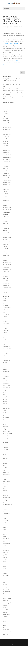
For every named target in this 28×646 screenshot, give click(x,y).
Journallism (6, 458)
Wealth (4, 607)
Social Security (6, 550)
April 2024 (5, 171)
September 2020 (7, 269)
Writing (4, 619)
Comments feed (7, 632)
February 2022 (6, 230)
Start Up (5, 557)
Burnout (5, 328)
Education (5, 380)
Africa (4, 300)
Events (4, 394)
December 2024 (7, 155)
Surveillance (6, 564)
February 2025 (6, 150)
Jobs (4, 456)
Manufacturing (6, 477)
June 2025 (5, 141)
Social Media (6, 548)
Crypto (4, 355)
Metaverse (5, 486)
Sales (4, 532)
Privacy (4, 506)
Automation (6, 319)
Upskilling (5, 600)
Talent (4, 566)
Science (5, 534)
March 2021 (6, 255)
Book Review (6, 323)
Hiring (4, 429)
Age (4, 303)
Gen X (4, 410)
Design (4, 364)
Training (5, 584)
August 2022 (6, 216)
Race (4, 511)
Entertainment (6, 385)
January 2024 (6, 177)
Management (18, 26)
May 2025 (5, 143)
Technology (6, 575)
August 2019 (6, 290)
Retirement (5, 520)
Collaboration (6, 346)
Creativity (5, 353)
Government (6, 419)
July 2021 (5, 246)
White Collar (6, 610)
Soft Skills (5, 552)
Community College (8, 348)
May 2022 (5, 223)
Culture (5, 358)
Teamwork (5, 573)
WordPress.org (6, 634)
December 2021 (7, 235)
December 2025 (7, 127)
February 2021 (6, 258)
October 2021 (6, 239)
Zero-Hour (5, 621)
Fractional (5, 406)
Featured (12, 26)
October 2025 (6, 132)
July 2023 (5, 191)
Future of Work (6, 408)
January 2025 (6, 152)
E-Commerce (6, 376)
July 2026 (5, 111)
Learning (5, 463)
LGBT (4, 470)
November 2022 (7, 210)
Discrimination (6, 371)
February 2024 (6, 175)
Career (4, 337)
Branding (5, 326)
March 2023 (6, 200)
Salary (4, 529)
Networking (6, 495)
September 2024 (7, 161)
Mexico (4, 488)
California (5, 330)
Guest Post (5, 422)
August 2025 (6, 136)
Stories (4, 561)
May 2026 (5, 116)
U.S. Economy (6, 589)
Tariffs (4, 568)
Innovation (5, 445)
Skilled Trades (6, 539)
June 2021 (5, 248)
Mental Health (6, 481)
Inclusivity (5, 438)
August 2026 (6, 109)
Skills (4, 541)
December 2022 (7, 207)
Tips (4, 580)
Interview (5, 452)
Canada (5, 332)
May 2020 (5, 278)
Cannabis (5, 335)
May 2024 (5, 168)
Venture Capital (7, 603)
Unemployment (7, 593)
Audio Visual (6, 314)
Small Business (6, 543)
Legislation (5, 467)
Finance (5, 403)
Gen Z (4, 413)
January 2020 (6, 285)
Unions (4, 596)
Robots (4, 523)
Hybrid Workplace (7, 433)
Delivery (5, 362)
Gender (5, 415)
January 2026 (6, 125)
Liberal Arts (6, 472)
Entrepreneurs (6, 387)
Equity (4, 390)
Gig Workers (6, 417)
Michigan (5, 490)
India (4, 440)
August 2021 (6, 244)
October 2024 (6, 159)
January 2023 (6, 205)
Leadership (5, 461)
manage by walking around (11, 43)
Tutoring (5, 587)
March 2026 (6, 120)
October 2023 (6, 184)
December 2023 (7, 180)
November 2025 (7, 129)
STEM (4, 559)
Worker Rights (6, 614)
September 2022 (7, 214)
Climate (5, 342)
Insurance (5, 447)
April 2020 (5, 281)
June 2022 (5, 221)
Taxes (4, 571)
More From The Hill (7, 65)
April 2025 (5, 145)
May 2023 (5, 196)
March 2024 (6, 173)
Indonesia (5, 442)
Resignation (6, 516)
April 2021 (5, 253)
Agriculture (5, 305)
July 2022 (5, 219)
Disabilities (5, 369)
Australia (5, 316)
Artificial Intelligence (8, 309)
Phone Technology (7, 504)
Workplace (5, 616)
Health (4, 424)
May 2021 (5, 251)
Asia (4, 312)
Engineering (6, 383)
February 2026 (6, 123)
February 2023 (6, 203)
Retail (4, 518)
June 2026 (5, 113)
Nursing (5, 500)
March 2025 (6, 148)
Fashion (5, 399)
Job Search (5, 454)
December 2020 (7, 262)
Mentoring (5, 484)
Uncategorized (6, 591)
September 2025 (7, 134)
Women (5, 612)
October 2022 (6, 212)
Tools (4, 582)
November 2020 (7, 264)
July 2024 (5, 164)
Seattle (4, 536)
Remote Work (6, 28)
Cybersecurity (6, 360)
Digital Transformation (8, 367)
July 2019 (5, 292)
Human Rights (6, 431)
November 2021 (7, 237)
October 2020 (6, 267)
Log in (4, 627)
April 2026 (5, 118)
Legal (4, 465)
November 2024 (7, 157)
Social (4, 545)
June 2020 (5, 276)
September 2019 (7, 287)
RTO (4, 525)
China (4, 339)
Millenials (5, 493)
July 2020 (5, 274)
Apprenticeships (7, 307)
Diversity (5, 374)
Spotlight (5, 555)
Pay (4, 502)
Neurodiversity (6, 497)
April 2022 (5, 226)
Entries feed (6, 629)
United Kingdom (7, 598)
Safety (4, 527)
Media (4, 479)
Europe (4, 392)
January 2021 (6, 260)
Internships (6, 449)
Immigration (6, 435)
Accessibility (6, 298)
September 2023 (7, 187)
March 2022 (6, 228)
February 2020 (6, 283)
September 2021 (7, 242)
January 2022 (6, 232)
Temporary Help (7, 577)
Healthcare (5, 426)
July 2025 (5, 139)
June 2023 (5, 193)
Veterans (5, 605)
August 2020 (6, 271)
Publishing (5, 509)
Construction (6, 351)
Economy (5, 378)
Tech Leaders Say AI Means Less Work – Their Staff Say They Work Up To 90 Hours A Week (13, 84)
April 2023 (5, 198)
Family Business (7, 397)
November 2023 (7, 182)
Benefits (5, 321)
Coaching (5, 344)
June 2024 (5, 166)
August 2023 (6, 189)
